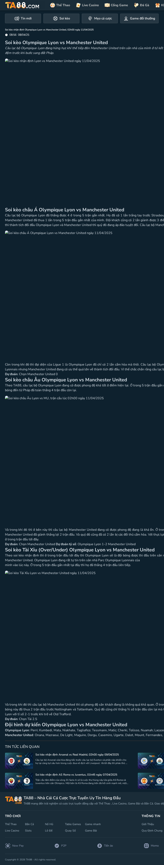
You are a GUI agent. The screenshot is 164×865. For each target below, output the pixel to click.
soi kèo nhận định (26, 555)
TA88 (17, 385)
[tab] (23, 18)
